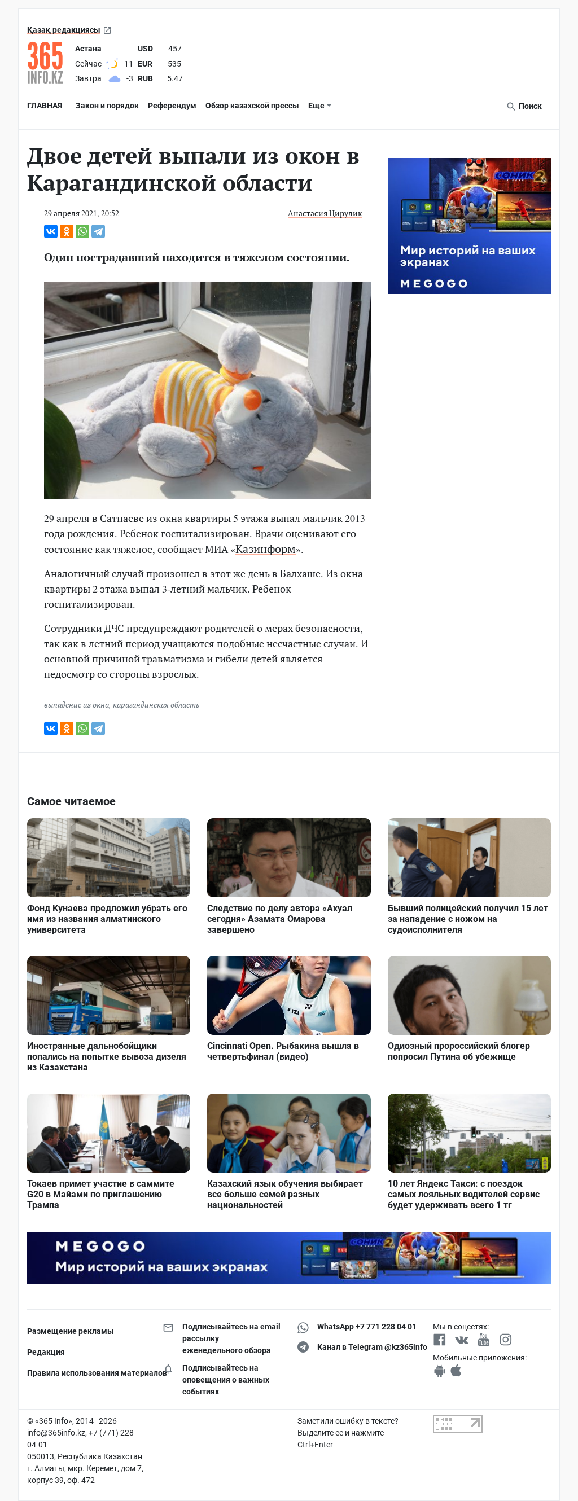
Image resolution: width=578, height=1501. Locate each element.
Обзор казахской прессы (252, 105)
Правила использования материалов (86, 1372)
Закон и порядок (107, 105)
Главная (44, 105)
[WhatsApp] (82, 231)
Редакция (46, 1352)
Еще (316, 105)
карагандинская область (156, 704)
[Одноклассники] (66, 231)
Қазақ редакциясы (63, 29)
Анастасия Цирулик (325, 213)
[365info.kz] (49, 62)
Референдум (172, 105)
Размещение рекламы (70, 1331)
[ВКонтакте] (51, 231)
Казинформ (265, 548)
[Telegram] (98, 231)
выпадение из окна (76, 704)
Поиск (529, 106)
